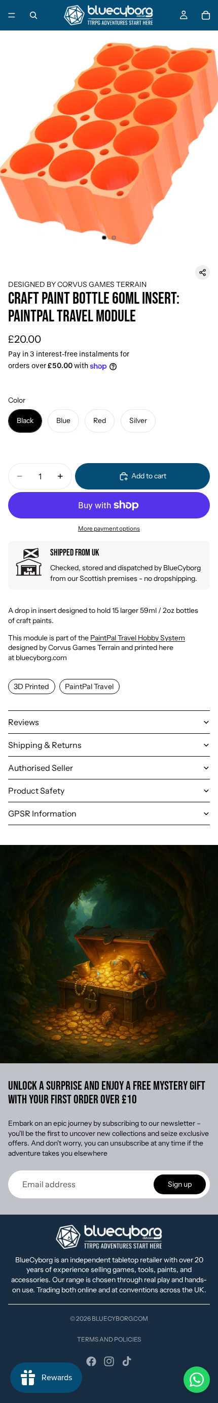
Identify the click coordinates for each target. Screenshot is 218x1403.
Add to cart (148, 475)
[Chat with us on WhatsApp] (197, 1379)
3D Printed (31, 686)
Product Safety (36, 791)
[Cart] (206, 15)
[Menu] (11, 15)
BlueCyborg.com (120, 1318)
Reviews (23, 722)
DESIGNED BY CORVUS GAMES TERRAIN (77, 284)
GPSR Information (42, 813)
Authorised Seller (40, 768)
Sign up (180, 1184)
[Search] (33, 15)
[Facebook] (91, 1361)
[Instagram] (109, 1361)
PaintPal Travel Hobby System (137, 637)
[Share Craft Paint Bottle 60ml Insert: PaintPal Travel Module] (202, 272)
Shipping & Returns (45, 745)
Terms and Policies (109, 1339)
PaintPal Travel (89, 686)
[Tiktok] (127, 1361)
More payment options (109, 528)
